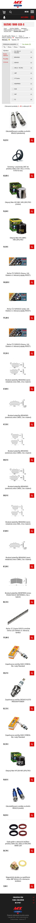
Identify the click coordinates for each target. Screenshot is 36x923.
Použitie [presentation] (5, 59)
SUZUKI (26, 30)
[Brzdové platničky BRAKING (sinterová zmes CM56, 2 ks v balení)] (18, 439)
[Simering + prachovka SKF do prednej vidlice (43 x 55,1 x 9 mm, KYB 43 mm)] (18, 155)
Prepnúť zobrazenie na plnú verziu (18, 915)
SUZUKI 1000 (7, 31)
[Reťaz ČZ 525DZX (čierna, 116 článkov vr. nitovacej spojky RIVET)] (18, 261)
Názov (13, 36)
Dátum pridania (7, 37)
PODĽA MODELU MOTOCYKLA (12, 30)
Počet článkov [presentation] (5, 54)
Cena (20, 36)
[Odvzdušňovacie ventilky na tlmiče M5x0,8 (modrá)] (18, 794)
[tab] (6, 50)
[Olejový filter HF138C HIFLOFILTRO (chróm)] (18, 190)
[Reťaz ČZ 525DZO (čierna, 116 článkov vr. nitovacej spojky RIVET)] (18, 332)
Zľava (16, 47)
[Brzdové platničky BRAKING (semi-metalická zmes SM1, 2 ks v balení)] (18, 368)
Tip (5, 47)
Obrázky (5, 40)
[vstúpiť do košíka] (4, 12)
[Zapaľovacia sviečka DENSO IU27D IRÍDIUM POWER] (18, 688)
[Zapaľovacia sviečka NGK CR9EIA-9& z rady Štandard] (18, 652)
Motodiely (24, 28)
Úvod (5, 28)
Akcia (9, 47)
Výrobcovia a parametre (10, 44)
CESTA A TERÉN (14, 28)
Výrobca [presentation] (5, 50)
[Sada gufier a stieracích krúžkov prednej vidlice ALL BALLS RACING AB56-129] (18, 830)
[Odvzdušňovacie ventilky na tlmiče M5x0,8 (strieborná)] (18, 119)
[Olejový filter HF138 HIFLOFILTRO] (18, 759)
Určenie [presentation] (5, 62)
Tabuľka (14, 40)
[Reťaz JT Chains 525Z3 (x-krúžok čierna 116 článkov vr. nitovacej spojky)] (18, 617)
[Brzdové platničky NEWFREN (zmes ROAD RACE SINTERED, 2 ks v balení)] (18, 581)
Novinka (22, 47)
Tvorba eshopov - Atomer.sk (17, 919)
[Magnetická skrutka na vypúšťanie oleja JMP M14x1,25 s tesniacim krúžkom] (18, 865)
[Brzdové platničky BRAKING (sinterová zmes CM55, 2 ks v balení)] (18, 403)
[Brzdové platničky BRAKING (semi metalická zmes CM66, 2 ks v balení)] (18, 545)
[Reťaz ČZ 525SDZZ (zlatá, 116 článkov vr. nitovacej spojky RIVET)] (18, 297)
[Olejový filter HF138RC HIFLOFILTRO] (18, 226)
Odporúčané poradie (21, 37)
